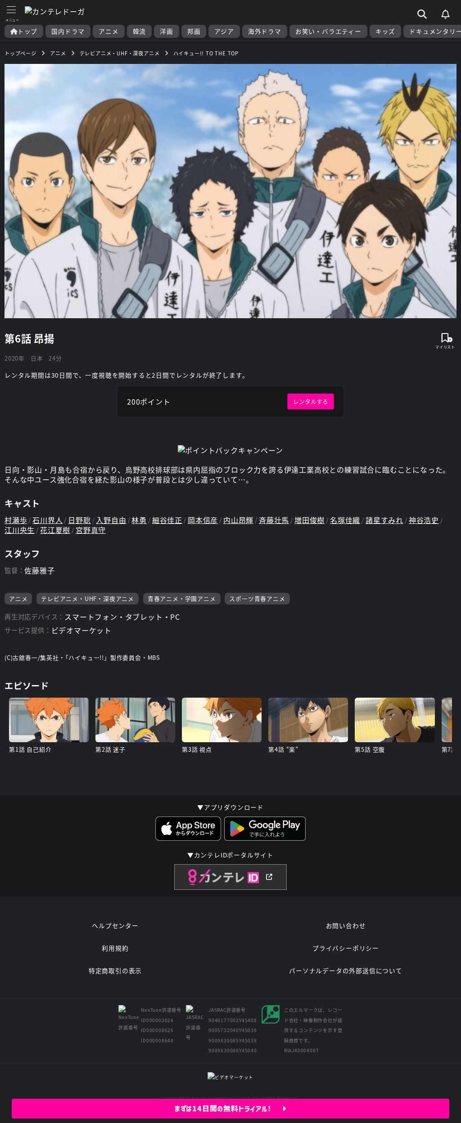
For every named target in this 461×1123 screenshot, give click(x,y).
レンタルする (310, 401)
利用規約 (115, 947)
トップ (27, 31)
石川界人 (47, 520)
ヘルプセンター (115, 925)
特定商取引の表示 (115, 970)
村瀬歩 (16, 520)
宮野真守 (91, 530)
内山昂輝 (238, 520)
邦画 (194, 31)
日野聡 (79, 520)
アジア (224, 31)
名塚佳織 (345, 520)
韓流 (139, 31)
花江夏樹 (55, 530)
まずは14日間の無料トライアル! (228, 1108)
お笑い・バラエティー (328, 31)
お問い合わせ (346, 925)
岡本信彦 (203, 520)
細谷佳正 (167, 520)
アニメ (108, 31)
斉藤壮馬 (274, 520)
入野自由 (111, 520)
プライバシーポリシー (345, 947)
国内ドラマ (68, 31)
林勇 (139, 520)
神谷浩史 (424, 520)
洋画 (166, 31)
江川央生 (20, 530)
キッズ (385, 31)
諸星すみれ (384, 520)
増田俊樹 (309, 520)
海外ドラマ (264, 31)
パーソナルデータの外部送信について (345, 970)
